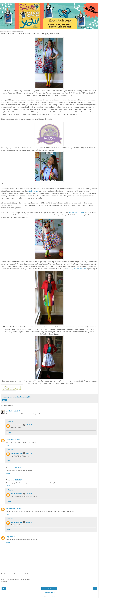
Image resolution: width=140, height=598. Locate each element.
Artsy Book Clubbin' (76, 212)
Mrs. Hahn (9, 411)
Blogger (53, 596)
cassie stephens (17, 425)
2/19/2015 (13, 536)
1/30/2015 (29, 425)
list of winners (32, 191)
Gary (7, 536)
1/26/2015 (18, 468)
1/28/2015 (18, 508)
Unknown (9, 439)
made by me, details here (76, 269)
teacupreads (10, 508)
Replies (10, 421)
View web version (49, 592)
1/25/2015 (17, 411)
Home (49, 588)
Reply (8, 417)
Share (4, 400)
